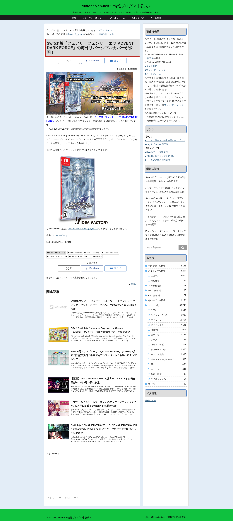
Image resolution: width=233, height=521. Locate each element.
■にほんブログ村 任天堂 (156, 144)
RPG (51, 253)
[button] (183, 247)
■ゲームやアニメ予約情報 (157, 160)
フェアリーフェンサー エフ (81, 257)
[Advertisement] (92, 474)
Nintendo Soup (60, 235)
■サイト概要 (151, 66)
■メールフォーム (153, 74)
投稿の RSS (150, 400)
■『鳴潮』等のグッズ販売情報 (159, 156)
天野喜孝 (98, 257)
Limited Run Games (111, 253)
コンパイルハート (92, 253)
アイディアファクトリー (58, 257)
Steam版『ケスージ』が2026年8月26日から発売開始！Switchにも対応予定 (165, 179)
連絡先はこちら (106, 34)
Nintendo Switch (76, 253)
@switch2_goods (75, 34)
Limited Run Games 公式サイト (83, 228)
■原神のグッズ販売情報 (156, 152)
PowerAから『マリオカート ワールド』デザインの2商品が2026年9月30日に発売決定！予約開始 (165, 235)
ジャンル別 (61, 253)
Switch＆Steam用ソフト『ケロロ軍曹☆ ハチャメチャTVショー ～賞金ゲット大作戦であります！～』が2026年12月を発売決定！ (165, 204)
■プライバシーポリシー (156, 70)
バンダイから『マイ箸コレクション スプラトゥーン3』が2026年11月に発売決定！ (165, 190)
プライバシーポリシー (109, 30)
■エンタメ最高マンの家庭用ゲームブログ (165, 140)
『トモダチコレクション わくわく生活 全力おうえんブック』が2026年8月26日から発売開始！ (165, 220)
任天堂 (150, 58)
